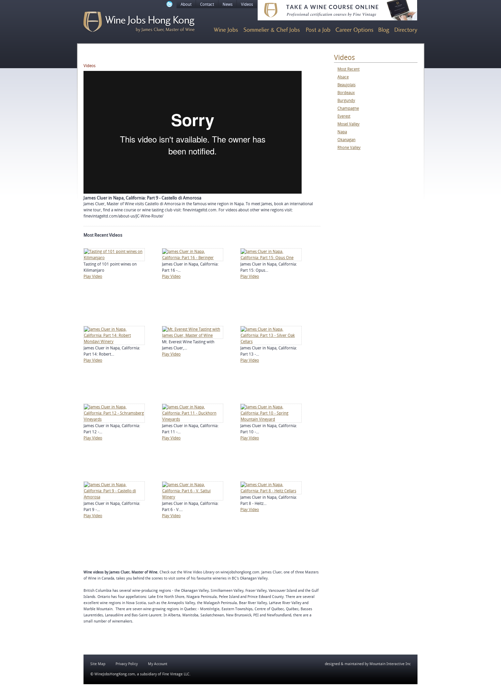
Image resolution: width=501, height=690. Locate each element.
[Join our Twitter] (169, 5)
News (227, 4)
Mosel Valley (348, 124)
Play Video (93, 276)
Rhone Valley (349, 147)
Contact (207, 4)
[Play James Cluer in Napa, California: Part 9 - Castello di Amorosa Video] (114, 497)
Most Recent (348, 69)
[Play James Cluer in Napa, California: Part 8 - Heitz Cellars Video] (271, 491)
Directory (406, 30)
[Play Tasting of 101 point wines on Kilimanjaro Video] (114, 257)
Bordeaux (346, 92)
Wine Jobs (226, 30)
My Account (157, 664)
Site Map (97, 664)
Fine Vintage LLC (175, 674)
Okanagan (346, 139)
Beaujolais (346, 84)
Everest (343, 116)
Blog (384, 30)
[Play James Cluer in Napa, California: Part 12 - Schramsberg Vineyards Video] (114, 419)
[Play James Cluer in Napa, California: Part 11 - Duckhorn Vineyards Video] (192, 419)
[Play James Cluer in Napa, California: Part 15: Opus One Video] (271, 257)
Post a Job (318, 30)
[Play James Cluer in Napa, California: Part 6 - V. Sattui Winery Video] (192, 497)
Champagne (348, 108)
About (186, 4)
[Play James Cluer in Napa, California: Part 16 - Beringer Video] (192, 257)
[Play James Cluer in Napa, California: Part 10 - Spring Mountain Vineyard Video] (271, 419)
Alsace (343, 77)
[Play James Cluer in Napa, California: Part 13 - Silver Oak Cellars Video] (271, 341)
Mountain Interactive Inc (390, 664)
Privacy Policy (127, 664)
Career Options (354, 30)
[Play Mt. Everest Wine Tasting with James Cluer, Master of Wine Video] (192, 335)
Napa (342, 132)
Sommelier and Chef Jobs (272, 30)
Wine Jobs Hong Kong (139, 22)
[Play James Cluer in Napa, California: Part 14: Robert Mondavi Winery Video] (114, 341)
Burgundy (346, 100)
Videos (247, 4)
